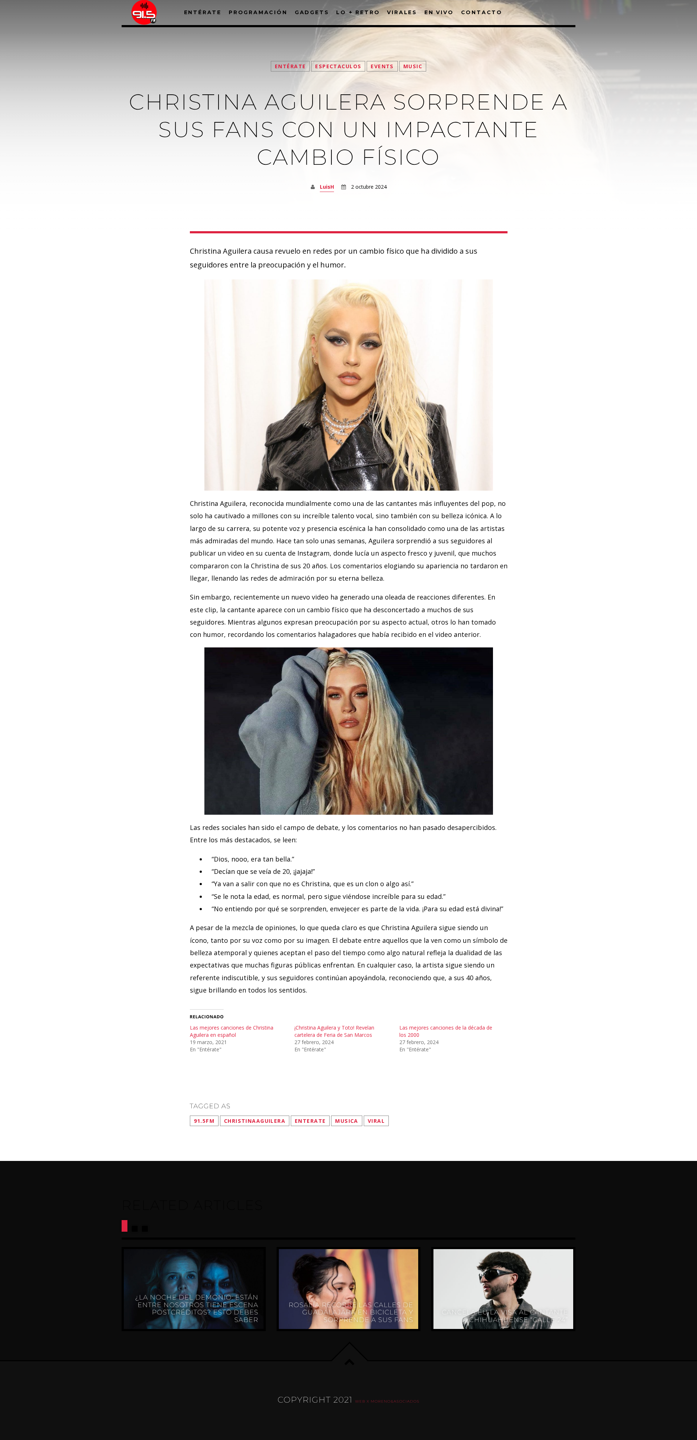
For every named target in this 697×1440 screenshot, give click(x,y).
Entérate (290, 66)
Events (382, 66)
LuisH (327, 186)
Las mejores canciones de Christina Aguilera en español (231, 1031)
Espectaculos (338, 66)
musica (346, 1120)
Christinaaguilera (254, 1120)
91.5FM (204, 1120)
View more (194, 1289)
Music (412, 66)
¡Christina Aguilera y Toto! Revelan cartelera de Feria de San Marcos (334, 1031)
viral (376, 1120)
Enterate (310, 1120)
